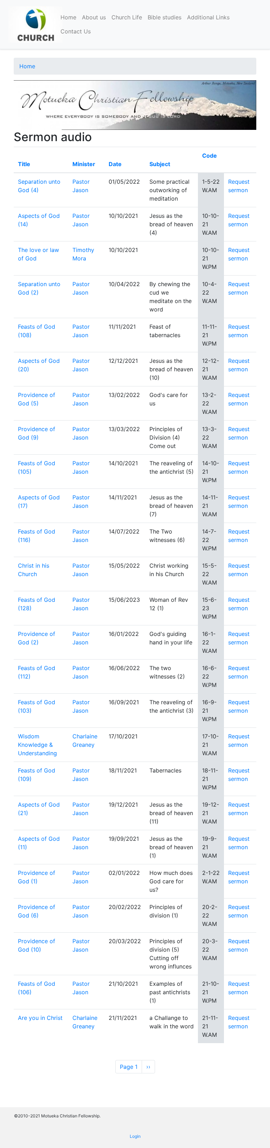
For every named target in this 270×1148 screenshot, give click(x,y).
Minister (83, 164)
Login (135, 1136)
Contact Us (75, 31)
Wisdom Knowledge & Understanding (37, 745)
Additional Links (208, 17)
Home (68, 17)
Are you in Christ (40, 1017)
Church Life (126, 17)
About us (94, 17)
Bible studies (164, 17)
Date (115, 164)
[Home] (35, 24)
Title (24, 164)
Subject (159, 164)
